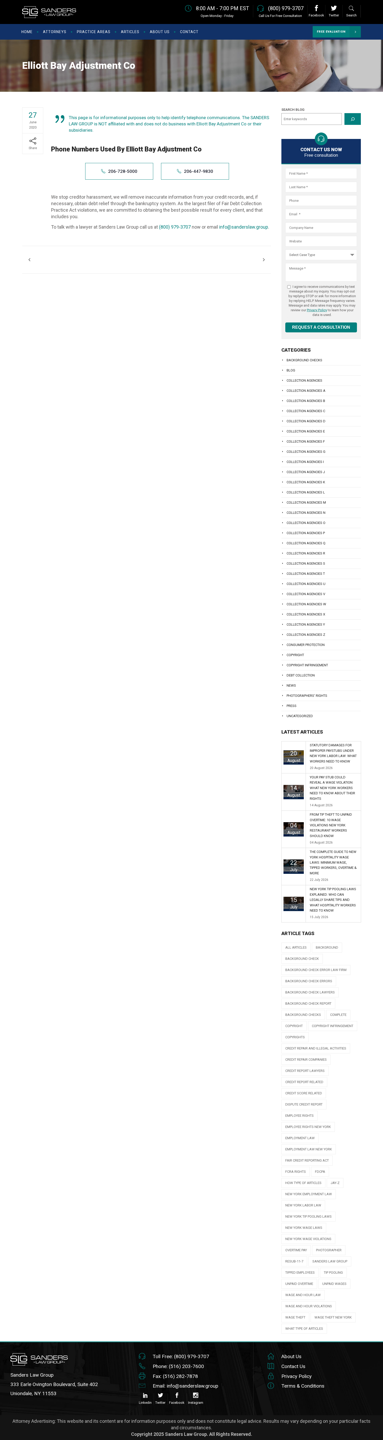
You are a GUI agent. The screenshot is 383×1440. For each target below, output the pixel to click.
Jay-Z (335, 1183)
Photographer (329, 1250)
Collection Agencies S (306, 563)
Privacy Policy (317, 310)
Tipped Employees (300, 1272)
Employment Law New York (308, 1149)
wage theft (295, 1317)
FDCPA (320, 1172)
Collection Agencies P (306, 533)
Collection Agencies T (306, 574)
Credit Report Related (304, 1082)
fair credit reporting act (307, 1160)
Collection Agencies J (306, 472)
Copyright (295, 655)
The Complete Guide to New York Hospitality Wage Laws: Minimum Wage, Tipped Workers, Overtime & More (333, 862)
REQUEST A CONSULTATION (321, 327)
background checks (303, 1015)
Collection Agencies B (306, 401)
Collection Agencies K (306, 482)
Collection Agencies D (306, 421)
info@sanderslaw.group (243, 227)
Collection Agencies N (306, 513)
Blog (291, 370)
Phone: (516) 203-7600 (178, 1366)
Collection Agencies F (306, 441)
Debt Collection (301, 675)
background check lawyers (310, 992)
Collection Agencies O (306, 523)
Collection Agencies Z (306, 635)
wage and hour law (303, 1295)
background (327, 947)
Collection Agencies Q (306, 543)
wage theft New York (333, 1317)
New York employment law (308, 1194)
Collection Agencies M (306, 502)
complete (338, 1015)
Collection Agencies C (306, 411)
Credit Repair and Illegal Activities (315, 1048)
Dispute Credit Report (304, 1104)
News (291, 685)
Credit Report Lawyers (305, 1071)
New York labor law (303, 1205)
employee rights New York (308, 1127)
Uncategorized (300, 716)
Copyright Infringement (307, 665)
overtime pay (296, 1250)
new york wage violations (308, 1239)
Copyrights (295, 1037)
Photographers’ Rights (307, 696)
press (291, 706)
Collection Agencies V (306, 594)
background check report (308, 1003)
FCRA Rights (295, 1172)
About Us (291, 1356)
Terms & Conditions (302, 1386)
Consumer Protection (306, 645)
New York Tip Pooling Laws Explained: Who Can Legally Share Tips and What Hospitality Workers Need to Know (333, 899)
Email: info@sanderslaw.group (185, 1386)
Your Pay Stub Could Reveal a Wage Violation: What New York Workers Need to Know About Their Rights (332, 788)
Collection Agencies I (305, 462)
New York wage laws (303, 1228)
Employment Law (300, 1138)
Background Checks (304, 360)
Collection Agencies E (306, 431)
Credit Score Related (303, 1093)
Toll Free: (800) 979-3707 (181, 1356)
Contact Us (293, 1366)
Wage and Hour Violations (308, 1306)
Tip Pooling (333, 1272)
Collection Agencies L (306, 492)
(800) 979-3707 (175, 227)
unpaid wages (334, 1284)
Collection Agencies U (306, 584)
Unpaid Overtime (299, 1284)
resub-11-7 (294, 1261)
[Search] (352, 119)
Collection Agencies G (306, 452)
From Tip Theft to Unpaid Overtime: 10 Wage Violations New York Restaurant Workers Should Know (331, 825)
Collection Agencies (304, 380)
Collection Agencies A (306, 391)
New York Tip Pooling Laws (308, 1216)
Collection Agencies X (306, 614)
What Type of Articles (304, 1329)
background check (302, 959)
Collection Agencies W (306, 604)
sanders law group (329, 1261)
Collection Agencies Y (306, 624)
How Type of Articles (303, 1183)
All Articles (296, 947)
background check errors (308, 981)
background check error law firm (316, 970)
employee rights (299, 1116)
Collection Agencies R (306, 553)
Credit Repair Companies (306, 1059)
